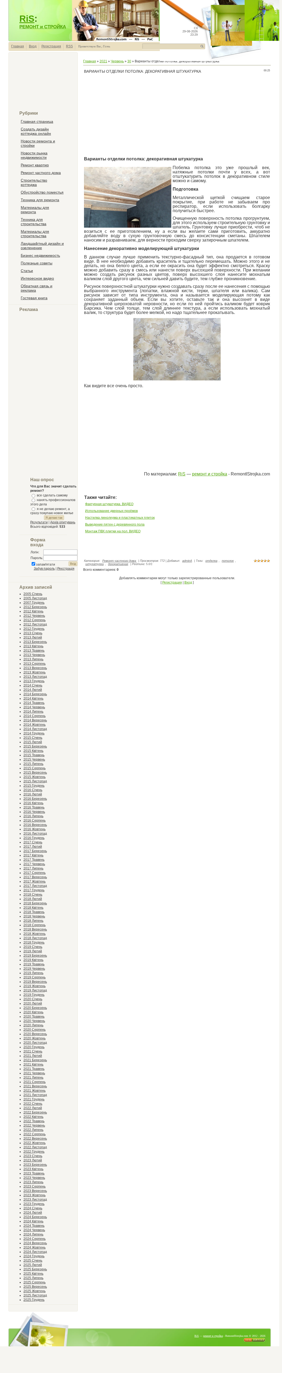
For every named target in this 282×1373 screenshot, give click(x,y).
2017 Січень (32, 842)
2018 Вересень (35, 929)
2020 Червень (34, 1021)
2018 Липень (33, 921)
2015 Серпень (34, 768)
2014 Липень (33, 711)
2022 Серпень (34, 1134)
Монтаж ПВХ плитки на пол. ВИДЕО (112, 531)
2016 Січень (32, 790)
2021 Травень (33, 1069)
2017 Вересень (35, 877)
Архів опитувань (62, 522)
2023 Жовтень (34, 1195)
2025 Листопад (35, 1295)
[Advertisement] (43, 83)
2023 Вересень (35, 1191)
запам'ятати (45, 564)
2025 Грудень (33, 1300)
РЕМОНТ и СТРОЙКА (42, 26)
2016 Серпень (34, 820)
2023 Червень (34, 1178)
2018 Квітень (33, 908)
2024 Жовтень (34, 1247)
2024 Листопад (35, 1252)
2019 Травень (33, 964)
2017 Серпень (34, 873)
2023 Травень (33, 1173)
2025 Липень (33, 1278)
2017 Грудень (33, 890)
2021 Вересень (35, 1086)
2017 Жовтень (34, 881)
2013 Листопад (35, 677)
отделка (211, 560)
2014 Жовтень (34, 725)
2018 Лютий (32, 899)
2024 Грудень (33, 1256)
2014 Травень (33, 703)
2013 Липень (33, 659)
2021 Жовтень (34, 1091)
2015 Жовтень (34, 777)
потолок (228, 560)
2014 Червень (34, 707)
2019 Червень (34, 969)
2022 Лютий (32, 1108)
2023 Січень (32, 1156)
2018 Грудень (33, 942)
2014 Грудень (33, 733)
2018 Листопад (35, 938)
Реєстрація (65, 568)
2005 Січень (32, 594)
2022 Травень (33, 1121)
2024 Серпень (34, 1239)
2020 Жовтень (34, 1038)
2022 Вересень (35, 1138)
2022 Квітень (33, 1117)
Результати (39, 522)
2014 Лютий (32, 690)
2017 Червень (34, 864)
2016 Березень (35, 799)
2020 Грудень (33, 1047)
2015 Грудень (33, 786)
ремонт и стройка (209, 474)
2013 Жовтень (34, 672)
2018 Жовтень (34, 934)
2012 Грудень (33, 629)
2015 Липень (33, 764)
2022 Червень (34, 1125)
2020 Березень (35, 1008)
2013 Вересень (35, 668)
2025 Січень (32, 1260)
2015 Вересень (35, 772)
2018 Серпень (34, 925)
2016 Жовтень (34, 829)
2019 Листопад (35, 990)
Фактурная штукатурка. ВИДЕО (109, 504)
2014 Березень (35, 694)
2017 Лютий (32, 847)
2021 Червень (34, 1073)
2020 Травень (33, 1016)
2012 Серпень (34, 620)
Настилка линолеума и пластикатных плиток (120, 518)
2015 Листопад (35, 781)
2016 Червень (34, 812)
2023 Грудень (33, 1204)
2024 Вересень (35, 1243)
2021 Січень (32, 1051)
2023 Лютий (32, 1160)
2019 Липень (33, 973)
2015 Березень (35, 746)
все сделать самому (52, 495)
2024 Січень (32, 1208)
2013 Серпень (34, 664)
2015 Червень (34, 759)
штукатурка (94, 564)
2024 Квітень (33, 1221)
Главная (17, 46)
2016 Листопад (35, 833)
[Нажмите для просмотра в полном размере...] (177, 379)
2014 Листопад (35, 729)
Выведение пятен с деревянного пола (115, 524)
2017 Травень (33, 860)
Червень (117, 61)
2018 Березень (35, 903)
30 (129, 61)
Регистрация (51, 46)
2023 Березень (35, 1165)
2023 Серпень (34, 1186)
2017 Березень (35, 851)
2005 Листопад (35, 598)
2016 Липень (33, 816)
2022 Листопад (35, 1147)
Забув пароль (44, 568)
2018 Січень (32, 894)
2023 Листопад (35, 1199)
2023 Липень (33, 1182)
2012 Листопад (35, 624)
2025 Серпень (34, 1282)
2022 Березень (35, 1112)
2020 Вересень (35, 1034)
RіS (181, 474)
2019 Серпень (34, 977)
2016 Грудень (33, 838)
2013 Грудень (33, 681)
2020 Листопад (35, 1043)
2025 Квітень (33, 1274)
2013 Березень (35, 642)
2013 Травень (33, 650)
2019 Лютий (32, 951)
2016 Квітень (33, 803)
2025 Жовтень (34, 1291)
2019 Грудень (33, 995)
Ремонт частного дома (119, 560)
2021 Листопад (35, 1095)
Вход (33, 46)
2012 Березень (35, 607)
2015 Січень (32, 738)
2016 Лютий (32, 794)
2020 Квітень (33, 1012)
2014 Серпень (34, 716)
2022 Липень (33, 1130)
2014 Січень (32, 685)
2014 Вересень (35, 720)
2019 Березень (35, 955)
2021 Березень (35, 1060)
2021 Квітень (33, 1064)
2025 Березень (35, 1269)
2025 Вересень (35, 1287)
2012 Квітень (33, 611)
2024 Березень (35, 1217)
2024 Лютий (32, 1213)
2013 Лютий (32, 637)
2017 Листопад (35, 886)
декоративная (118, 564)
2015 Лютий (32, 742)
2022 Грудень (33, 1152)
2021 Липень (33, 1077)
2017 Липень (33, 868)
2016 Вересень (35, 825)
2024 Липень (33, 1234)
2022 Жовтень (34, 1143)
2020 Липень (33, 1025)
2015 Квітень (33, 751)
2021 (103, 61)
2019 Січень (32, 947)
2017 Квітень (33, 855)
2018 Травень (33, 912)
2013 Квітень (33, 646)
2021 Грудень (33, 1099)
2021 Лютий (32, 1056)
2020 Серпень (34, 1030)
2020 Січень (32, 999)
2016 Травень (33, 807)
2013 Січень (32, 633)
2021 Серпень (34, 1082)
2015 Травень (33, 755)
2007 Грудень (33, 603)
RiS (26, 19)
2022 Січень (32, 1104)
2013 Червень (34, 655)
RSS (69, 46)
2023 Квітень (33, 1169)
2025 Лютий (32, 1265)
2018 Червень (34, 916)
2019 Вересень (35, 982)
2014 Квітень (33, 698)
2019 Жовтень (34, 986)
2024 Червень (34, 1230)
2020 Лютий (32, 1003)
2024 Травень (33, 1226)
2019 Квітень (33, 960)
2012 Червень (34, 616)
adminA (187, 560)
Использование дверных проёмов (111, 511)
